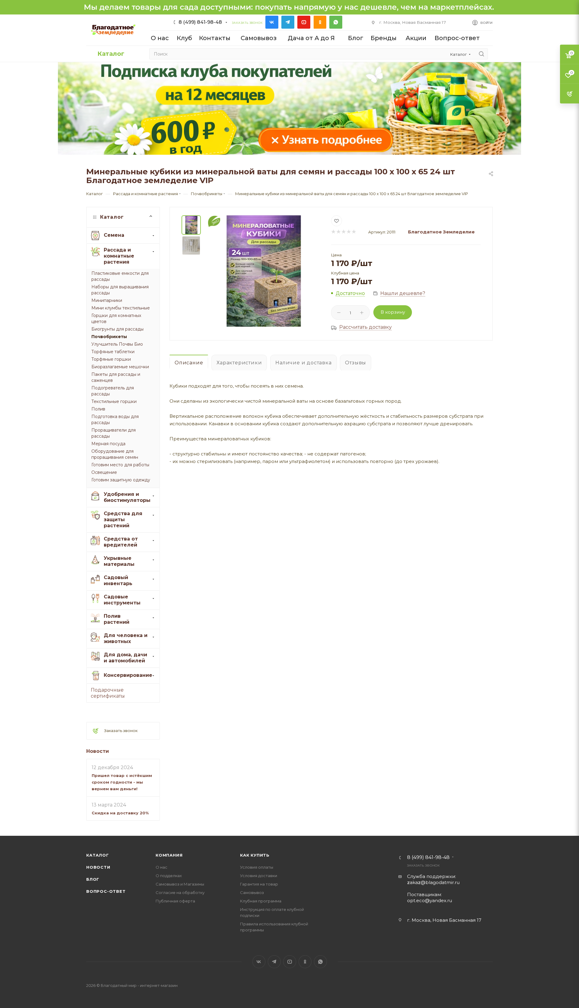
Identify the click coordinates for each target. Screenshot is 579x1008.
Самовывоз (252, 892)
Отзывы (355, 363)
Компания (169, 855)
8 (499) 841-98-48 (200, 22)
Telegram (287, 22)
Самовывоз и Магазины (180, 884)
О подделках (169, 875)
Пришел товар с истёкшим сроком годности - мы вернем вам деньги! (122, 782)
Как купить (255, 855)
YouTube (303, 22)
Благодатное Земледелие (441, 232)
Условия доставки (258, 875)
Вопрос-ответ (106, 891)
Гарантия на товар (259, 884)
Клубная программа (260, 901)
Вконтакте (271, 22)
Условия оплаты (256, 867)
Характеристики (239, 363)
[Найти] (481, 53)
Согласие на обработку (180, 892)
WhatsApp (335, 22)
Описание (189, 363)
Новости (97, 751)
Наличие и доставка (303, 363)
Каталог (97, 855)
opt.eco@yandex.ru (429, 900)
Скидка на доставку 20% (120, 812)
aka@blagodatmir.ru (433, 882)
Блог (92, 879)
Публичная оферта (175, 901)
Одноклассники (319, 22)
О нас (161, 867)
